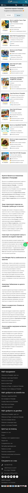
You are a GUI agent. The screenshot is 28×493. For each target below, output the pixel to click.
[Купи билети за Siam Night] (5, 97)
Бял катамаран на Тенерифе (8, 399)
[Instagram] (2, 476)
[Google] (14, 476)
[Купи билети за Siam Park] (5, 39)
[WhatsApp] (5, 476)
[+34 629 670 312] (2, 465)
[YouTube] (11, 476)
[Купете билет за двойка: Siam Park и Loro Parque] (5, 24)
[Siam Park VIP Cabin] (5, 67)
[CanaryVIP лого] (14, 2)
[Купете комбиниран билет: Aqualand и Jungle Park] (5, 81)
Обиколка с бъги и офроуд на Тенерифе (11, 389)
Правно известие (5, 457)
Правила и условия (6, 449)
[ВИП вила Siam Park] (5, 156)
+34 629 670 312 (8, 465)
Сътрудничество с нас (7, 443)
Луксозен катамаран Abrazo (8, 419)
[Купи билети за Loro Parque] (5, 53)
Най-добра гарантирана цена (8, 446)
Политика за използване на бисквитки (10, 454)
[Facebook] (8, 476)
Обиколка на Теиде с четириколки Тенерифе (12, 386)
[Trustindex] (17, 476)
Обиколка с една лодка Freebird (9, 378)
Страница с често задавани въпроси (10, 438)
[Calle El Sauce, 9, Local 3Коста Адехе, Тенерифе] (2, 469)
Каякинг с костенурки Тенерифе (9, 425)
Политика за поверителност (8, 451)
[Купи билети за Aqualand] (5, 128)
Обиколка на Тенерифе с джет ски (9, 375)
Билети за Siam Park (6, 383)
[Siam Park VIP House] (5, 113)
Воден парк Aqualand (6, 407)
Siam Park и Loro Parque (7, 404)
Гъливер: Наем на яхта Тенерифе (9, 401)
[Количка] (16, 5)
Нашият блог (4, 440)
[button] (26, 2)
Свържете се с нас (6, 432)
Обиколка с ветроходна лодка (8, 422)
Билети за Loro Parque (7, 380)
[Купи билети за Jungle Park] (5, 142)
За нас (3, 435)
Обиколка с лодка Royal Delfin (9, 396)
